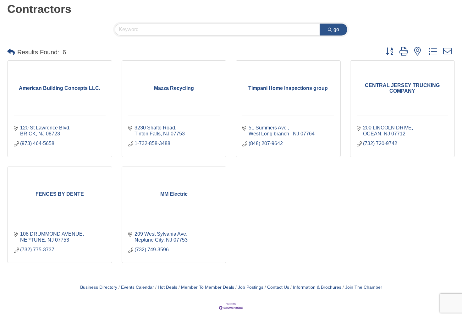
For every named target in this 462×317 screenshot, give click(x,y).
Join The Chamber (363, 287)
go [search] (336, 29)
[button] (11, 52)
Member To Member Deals (207, 287)
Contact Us (278, 287)
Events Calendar (137, 287)
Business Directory (98, 287)
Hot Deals (167, 287)
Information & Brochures (317, 287)
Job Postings (250, 287)
